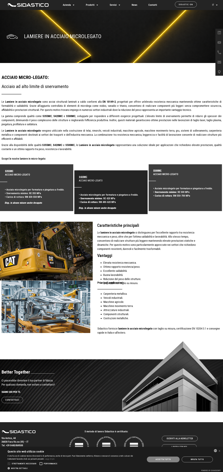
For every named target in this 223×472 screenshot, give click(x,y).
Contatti (152, 4)
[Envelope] (219, 62)
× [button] (219, 450)
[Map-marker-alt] (219, 72)
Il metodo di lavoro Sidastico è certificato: (106, 431)
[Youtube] (219, 42)
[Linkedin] (219, 32)
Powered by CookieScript (211, 471)
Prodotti (90, 4)
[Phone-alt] (219, 52)
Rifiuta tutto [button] (197, 459)
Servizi (113, 4)
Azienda (67, 4)
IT (213, 4)
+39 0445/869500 (14, 445)
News (134, 4)
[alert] (111, 459)
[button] (75, 468)
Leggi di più (50, 459)
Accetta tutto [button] (163, 459)
